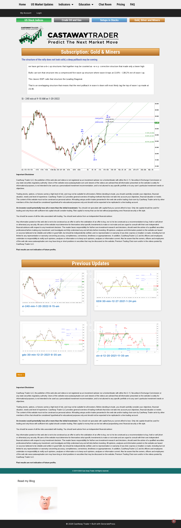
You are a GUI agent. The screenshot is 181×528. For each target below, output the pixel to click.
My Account (25, 13)
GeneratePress (108, 524)
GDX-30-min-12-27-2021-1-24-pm (116, 301)
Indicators (64, 4)
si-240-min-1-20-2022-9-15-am (40, 306)
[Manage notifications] (174, 521)
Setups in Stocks (109, 20)
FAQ (132, 4)
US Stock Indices (34, 20)
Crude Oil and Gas (71, 20)
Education (84, 4)
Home (22, 4)
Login (39, 13)
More (20, 375)
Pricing (121, 4)
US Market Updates (42, 4)
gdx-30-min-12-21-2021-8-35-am (41, 354)
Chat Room (105, 4)
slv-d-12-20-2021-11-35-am (112, 355)
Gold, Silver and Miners (147, 20)
